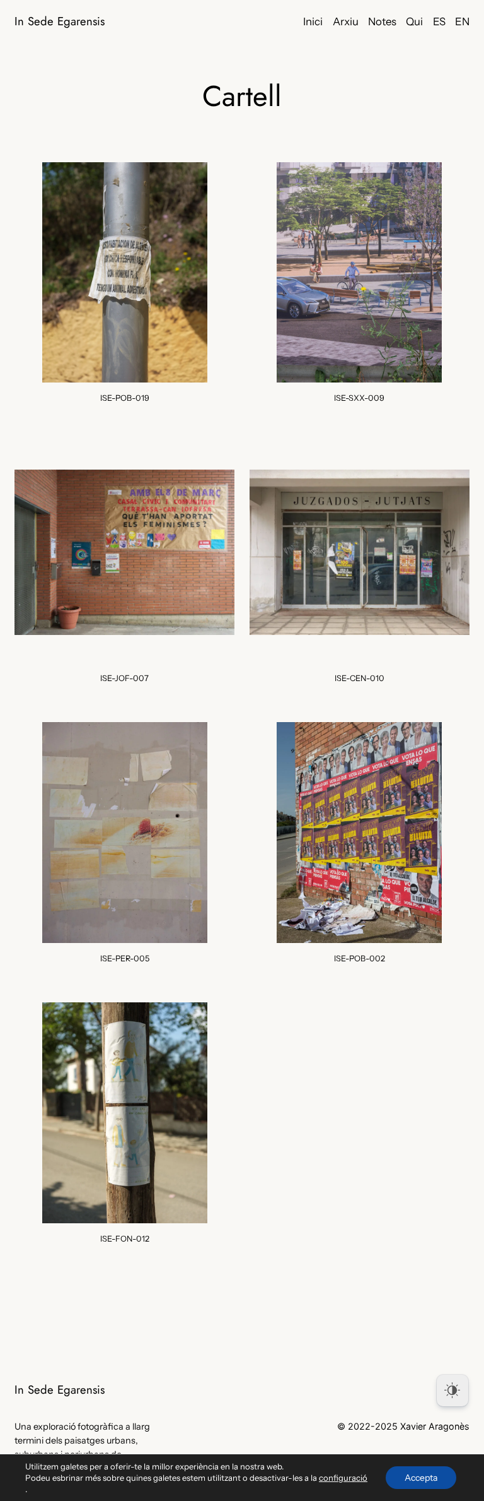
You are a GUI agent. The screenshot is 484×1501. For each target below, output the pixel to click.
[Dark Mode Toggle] (452, 1390)
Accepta (421, 1477)
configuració (343, 1478)
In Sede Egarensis (59, 21)
